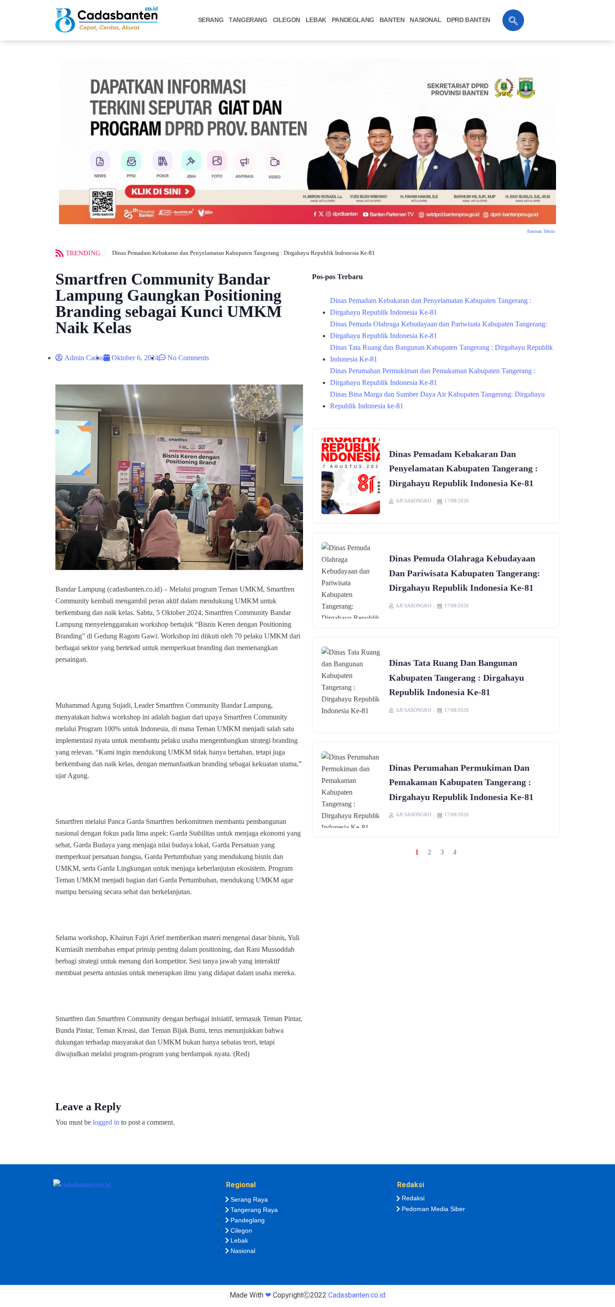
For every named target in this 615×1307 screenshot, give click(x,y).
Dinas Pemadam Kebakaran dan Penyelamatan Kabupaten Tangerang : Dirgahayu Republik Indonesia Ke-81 (243, 252)
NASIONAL (425, 19)
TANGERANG (248, 19)
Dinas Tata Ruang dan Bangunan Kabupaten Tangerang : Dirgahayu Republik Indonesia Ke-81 (441, 353)
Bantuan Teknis (541, 231)
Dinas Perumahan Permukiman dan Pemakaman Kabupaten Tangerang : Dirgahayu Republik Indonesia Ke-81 (432, 376)
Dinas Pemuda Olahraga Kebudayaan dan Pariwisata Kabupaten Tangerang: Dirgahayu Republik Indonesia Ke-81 (438, 329)
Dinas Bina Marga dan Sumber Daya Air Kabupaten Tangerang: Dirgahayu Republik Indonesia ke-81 (437, 400)
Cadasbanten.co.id (356, 1295)
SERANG (211, 19)
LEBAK (316, 19)
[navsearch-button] (513, 20)
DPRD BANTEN (468, 19)
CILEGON (286, 19)
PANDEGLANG (353, 19)
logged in (106, 1122)
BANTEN (392, 19)
